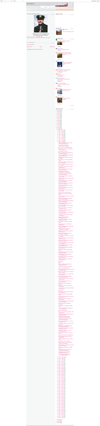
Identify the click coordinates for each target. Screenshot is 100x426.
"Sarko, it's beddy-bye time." (64, 267)
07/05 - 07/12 (61, 380)
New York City (44, 37)
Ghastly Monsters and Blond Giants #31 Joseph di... (65, 292)
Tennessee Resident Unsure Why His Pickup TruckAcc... (65, 227)
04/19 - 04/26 (61, 396)
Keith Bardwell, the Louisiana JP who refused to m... (65, 255)
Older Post (52, 46)
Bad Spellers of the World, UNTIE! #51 (65, 306)
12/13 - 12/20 (61, 133)
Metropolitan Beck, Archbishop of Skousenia (65, 286)
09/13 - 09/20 (61, 365)
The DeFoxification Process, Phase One (65, 339)
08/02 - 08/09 (61, 374)
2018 (58, 116)
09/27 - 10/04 (61, 362)
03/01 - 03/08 (61, 406)
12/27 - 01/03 (61, 130)
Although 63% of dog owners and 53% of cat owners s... (65, 343)
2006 (58, 422)
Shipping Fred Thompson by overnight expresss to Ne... (64, 317)
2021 (58, 111)
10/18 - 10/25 (61, 358)
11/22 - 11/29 (61, 137)
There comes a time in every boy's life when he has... (65, 208)
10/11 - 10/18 (61, 359)
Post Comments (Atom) (37, 49)
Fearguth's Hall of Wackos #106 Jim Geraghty (65, 158)
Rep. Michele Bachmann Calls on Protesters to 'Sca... (65, 220)
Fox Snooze (60, 290)
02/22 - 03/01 (61, 407)
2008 (58, 419)
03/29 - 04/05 (61, 400)
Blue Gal (59, 73)
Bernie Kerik (32, 37)
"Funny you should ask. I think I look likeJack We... (66, 179)
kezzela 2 (59, 88)
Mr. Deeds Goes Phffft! (62, 151)
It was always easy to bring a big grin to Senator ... (66, 236)
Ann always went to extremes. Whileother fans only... (64, 352)
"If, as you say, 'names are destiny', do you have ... (65, 176)
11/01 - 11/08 (61, 141)
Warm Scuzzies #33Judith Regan (65, 147)
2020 (58, 113)
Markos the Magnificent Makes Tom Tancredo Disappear (65, 153)
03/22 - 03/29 (61, 401)
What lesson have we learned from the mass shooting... (65, 183)
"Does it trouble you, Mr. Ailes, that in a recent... (65, 165)
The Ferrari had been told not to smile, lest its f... (64, 281)
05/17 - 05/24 (61, 390)
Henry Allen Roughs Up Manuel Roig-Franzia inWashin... (66, 301)
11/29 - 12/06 (61, 135)
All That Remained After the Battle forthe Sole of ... (65, 248)
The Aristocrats (60, 61)
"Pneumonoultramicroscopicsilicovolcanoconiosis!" (66, 213)
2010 (58, 127)
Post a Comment (30, 44)
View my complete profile (68, 31)
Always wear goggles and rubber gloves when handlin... (65, 199)
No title (59, 262)
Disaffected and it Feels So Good (64, 52)
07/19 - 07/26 (61, 377)
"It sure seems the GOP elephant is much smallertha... (65, 308)
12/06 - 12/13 (61, 134)
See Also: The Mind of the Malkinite (65, 335)
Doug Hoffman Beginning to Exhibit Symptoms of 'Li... (65, 328)
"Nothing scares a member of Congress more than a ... (64, 229)
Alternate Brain (60, 97)
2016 (58, 118)
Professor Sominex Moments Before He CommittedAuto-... (65, 201)
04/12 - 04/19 (61, 397)
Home (41, 46)
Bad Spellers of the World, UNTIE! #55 (65, 194)
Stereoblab (60, 261)
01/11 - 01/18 (61, 416)
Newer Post (29, 46)
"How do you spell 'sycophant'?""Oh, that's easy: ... (66, 312)
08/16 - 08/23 (61, 371)
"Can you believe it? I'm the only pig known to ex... (65, 279)
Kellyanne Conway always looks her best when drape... (65, 241)
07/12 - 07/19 (61, 378)
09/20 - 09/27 (61, 364)
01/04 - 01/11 (61, 417)
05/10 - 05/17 (61, 391)
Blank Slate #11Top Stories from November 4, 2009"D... (64, 234)
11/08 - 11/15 (61, 140)
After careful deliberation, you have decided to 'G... (65, 321)
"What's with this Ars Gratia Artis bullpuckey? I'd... (65, 259)
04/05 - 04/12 (61, 398)
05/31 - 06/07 (61, 387)
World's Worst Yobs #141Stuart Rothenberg (64, 299)
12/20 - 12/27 (61, 131)
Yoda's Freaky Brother (62, 310)
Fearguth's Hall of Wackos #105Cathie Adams (63, 217)
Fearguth (66, 29)
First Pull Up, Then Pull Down (64, 341)
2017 (58, 117)
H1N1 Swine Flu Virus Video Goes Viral (65, 333)
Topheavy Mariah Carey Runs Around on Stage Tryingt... (66, 270)
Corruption (38, 37)
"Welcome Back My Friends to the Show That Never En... (65, 143)
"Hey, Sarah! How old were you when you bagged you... (66, 243)
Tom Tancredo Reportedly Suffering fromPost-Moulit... (65, 155)
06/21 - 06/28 (61, 383)
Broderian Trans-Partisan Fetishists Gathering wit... (65, 231)
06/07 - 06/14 (61, 386)
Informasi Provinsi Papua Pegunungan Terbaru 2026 (67, 63)
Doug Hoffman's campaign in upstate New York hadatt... (66, 345)
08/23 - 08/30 (61, 370)
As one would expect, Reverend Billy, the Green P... (66, 288)
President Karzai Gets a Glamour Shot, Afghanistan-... (65, 203)
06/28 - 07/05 (61, 381)
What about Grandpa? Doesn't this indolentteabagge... (65, 181)
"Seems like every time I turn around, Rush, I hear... (66, 196)
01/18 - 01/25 (61, 414)
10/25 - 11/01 (61, 357)
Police (48, 37)
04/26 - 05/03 (61, 394)
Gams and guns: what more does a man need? (65, 190)
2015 (58, 120)
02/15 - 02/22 (61, 409)
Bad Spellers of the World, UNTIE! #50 (65, 348)
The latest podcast (60, 75)
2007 (58, 421)
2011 (58, 126)
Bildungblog (30, 3)
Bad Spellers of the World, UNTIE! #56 (65, 160)
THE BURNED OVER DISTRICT (63, 69)
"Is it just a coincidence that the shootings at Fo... (64, 210)
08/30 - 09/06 (61, 368)
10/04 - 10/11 (61, 361)
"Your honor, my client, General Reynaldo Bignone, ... (64, 174)
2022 (58, 110)
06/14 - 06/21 (61, 384)
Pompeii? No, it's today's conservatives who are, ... (64, 146)
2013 (58, 123)
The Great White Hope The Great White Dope (65, 337)
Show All (72, 105)
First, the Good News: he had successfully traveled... (64, 355)
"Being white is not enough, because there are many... (66, 238)
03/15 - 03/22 (61, 403)
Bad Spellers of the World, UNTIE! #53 (65, 250)
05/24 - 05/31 (61, 388)
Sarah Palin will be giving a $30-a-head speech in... (65, 186)
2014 (58, 121)
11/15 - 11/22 (61, 138)
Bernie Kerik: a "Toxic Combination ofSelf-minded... (65, 149)
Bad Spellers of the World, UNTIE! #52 (65, 294)
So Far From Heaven (61, 83)
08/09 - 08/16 (61, 373)
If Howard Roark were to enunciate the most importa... (65, 169)
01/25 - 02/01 (61, 413)
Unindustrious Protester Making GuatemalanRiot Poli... (64, 277)
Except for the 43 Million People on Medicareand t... (65, 188)
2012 (58, 124)
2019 (58, 114)
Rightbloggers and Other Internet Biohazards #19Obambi (65, 326)
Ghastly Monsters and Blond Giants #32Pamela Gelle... (65, 252)
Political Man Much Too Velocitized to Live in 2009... (65, 206)
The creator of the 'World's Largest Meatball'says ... (65, 167)
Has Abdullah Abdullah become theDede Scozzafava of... (64, 350)
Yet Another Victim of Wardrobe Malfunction (64, 224)
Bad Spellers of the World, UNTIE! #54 (65, 222)
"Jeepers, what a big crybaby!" (64, 192)
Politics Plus (60, 48)
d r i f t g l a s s (60, 39)
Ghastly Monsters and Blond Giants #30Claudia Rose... (65, 314)
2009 (58, 129)
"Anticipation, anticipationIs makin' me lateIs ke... (65, 215)
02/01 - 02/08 (61, 411)
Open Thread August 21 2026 (63, 49)
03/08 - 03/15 (61, 404)
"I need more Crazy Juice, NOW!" (65, 266)
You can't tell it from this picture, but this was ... (65, 324)
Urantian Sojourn (60, 78)
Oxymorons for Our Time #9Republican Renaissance (64, 172)
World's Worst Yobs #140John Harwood (64, 304)
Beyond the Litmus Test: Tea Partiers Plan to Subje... (65, 272)
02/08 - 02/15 (61, 410)
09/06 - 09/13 (61, 367)
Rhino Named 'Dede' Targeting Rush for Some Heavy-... (65, 162)
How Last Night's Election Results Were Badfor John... (65, 245)
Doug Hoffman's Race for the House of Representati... (65, 257)
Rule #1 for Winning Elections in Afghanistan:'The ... (65, 264)
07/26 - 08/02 (61, 375)
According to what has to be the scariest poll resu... (64, 331)
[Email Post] (41, 36)
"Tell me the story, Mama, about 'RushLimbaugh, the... (64, 319)
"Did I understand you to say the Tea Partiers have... (65, 274)
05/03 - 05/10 (61, 393)
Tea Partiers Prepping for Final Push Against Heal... (65, 297)
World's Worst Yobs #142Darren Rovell (64, 284)
